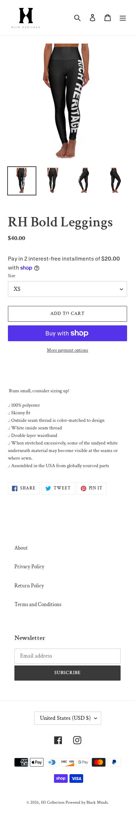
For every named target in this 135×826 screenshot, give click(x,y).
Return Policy (29, 585)
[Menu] (122, 18)
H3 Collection (52, 802)
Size (11, 276)
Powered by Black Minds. (87, 802)
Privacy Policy (29, 566)
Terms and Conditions (37, 604)
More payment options (67, 350)
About (21, 548)
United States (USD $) (65, 718)
